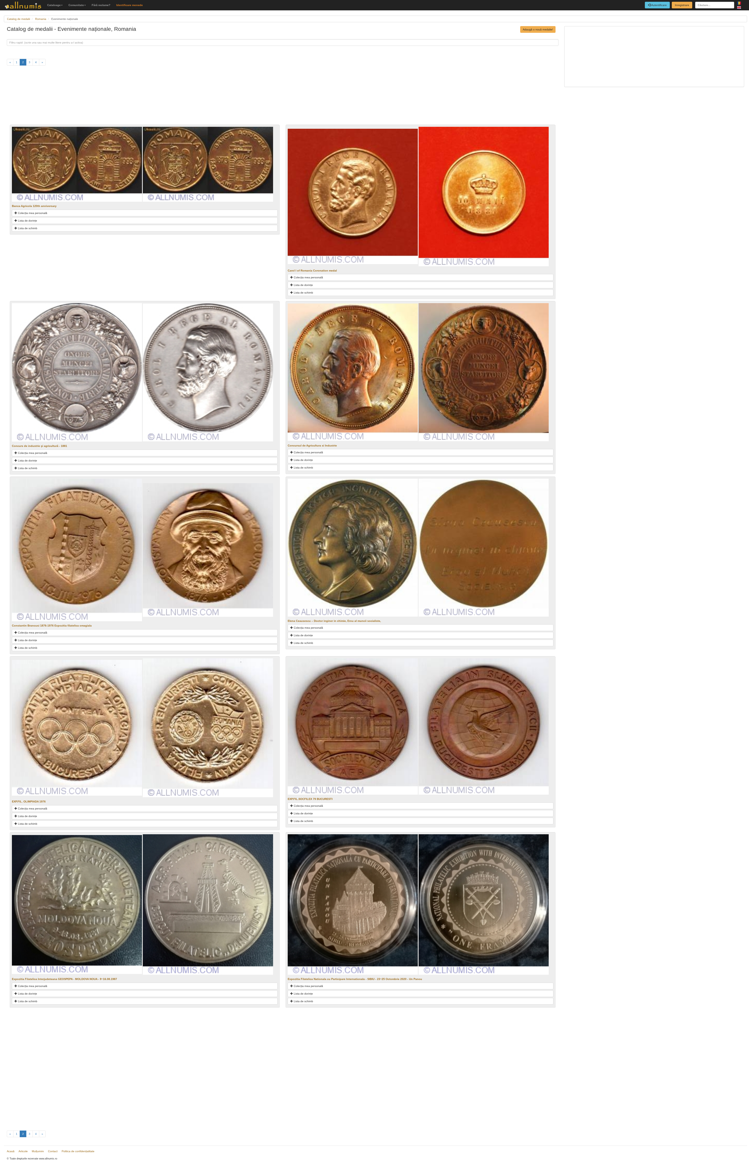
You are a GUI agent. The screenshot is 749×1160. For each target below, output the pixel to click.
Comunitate (76, 5)
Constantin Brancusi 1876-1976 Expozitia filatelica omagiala (52, 625)
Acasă (10, 1151)
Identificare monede (129, 5)
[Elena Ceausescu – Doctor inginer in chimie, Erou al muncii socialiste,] (353, 547)
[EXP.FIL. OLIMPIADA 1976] (77, 727)
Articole (23, 1151)
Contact (53, 1151)
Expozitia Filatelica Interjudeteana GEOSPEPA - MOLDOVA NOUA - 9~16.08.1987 (64, 979)
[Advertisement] (124, 97)
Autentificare (659, 5)
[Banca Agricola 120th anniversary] (77, 164)
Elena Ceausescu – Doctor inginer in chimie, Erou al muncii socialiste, (334, 620)
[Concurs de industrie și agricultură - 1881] (77, 372)
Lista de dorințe (27, 220)
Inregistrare (682, 5)
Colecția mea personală (32, 213)
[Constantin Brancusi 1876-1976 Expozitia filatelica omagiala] (77, 549)
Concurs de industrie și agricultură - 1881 (39, 445)
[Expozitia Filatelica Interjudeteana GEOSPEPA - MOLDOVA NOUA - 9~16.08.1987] (77, 904)
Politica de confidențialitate (78, 1151)
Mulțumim (38, 1151)
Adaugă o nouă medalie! (538, 29)
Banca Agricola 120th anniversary (34, 206)
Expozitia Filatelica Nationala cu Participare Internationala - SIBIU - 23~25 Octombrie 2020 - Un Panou (355, 979)
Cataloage (54, 5)
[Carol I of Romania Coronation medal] (353, 196)
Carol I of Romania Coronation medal (312, 270)
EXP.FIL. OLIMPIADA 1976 (29, 801)
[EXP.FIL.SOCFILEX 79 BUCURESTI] (353, 726)
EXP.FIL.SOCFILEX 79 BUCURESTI (310, 799)
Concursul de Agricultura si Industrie (312, 445)
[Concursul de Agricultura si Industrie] (353, 372)
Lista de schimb (27, 228)
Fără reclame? (101, 5)
